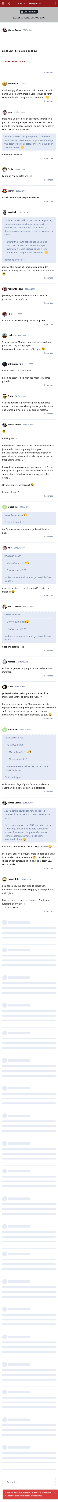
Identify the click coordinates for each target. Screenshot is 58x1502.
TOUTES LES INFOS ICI (13, 61)
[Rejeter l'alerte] (55, 1492)
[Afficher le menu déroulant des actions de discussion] (55, 3)
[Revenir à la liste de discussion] (9, 3)
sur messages (27, 3)
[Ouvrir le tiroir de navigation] (3, 3)
